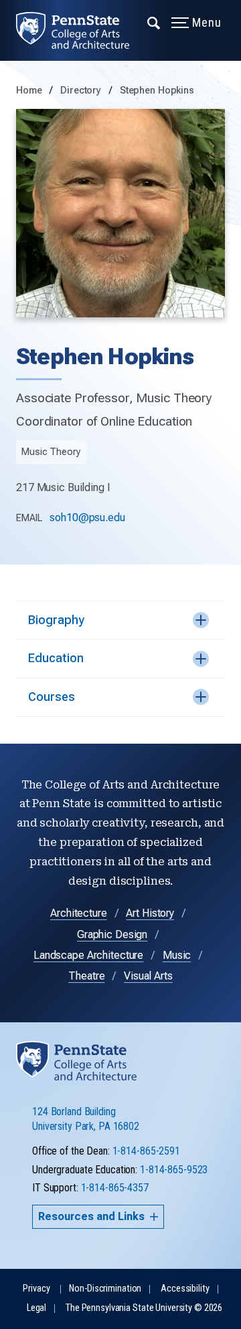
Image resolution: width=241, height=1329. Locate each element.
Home (29, 90)
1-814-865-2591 (146, 1151)
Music (177, 955)
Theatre (86, 976)
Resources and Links (91, 1216)
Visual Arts (148, 976)
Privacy (36, 1288)
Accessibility (185, 1288)
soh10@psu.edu (87, 517)
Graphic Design (112, 934)
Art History (150, 913)
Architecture (78, 913)
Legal (36, 1308)
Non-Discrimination (105, 1288)
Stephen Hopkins (157, 90)
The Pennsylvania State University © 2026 (144, 1308)
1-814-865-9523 (174, 1169)
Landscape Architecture (88, 955)
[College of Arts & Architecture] (80, 30)
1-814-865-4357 (115, 1187)
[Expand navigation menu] (154, 22)
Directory (82, 90)
